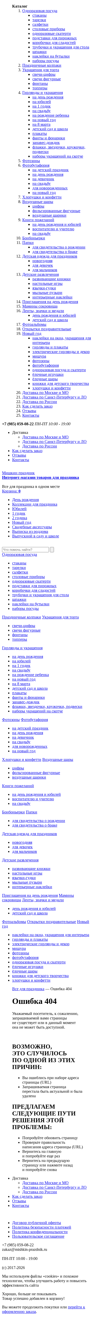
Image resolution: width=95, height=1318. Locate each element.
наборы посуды (45, 61)
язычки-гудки (44, 288)
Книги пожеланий (38, 220)
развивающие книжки (51, 279)
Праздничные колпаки (41, 65)
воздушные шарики (49, 215)
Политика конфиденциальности (40, 1232)
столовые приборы (48, 29)
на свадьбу (41, 111)
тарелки (39, 20)
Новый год (31, 333)
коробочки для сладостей (54, 42)
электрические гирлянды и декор (61, 352)
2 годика (19, 518)
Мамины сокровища (40, 306)
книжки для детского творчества (60, 383)
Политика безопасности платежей (41, 1227)
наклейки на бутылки (51, 56)
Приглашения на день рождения (50, 302)
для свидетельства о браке (55, 252)
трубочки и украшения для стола (60, 47)
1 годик (18, 513)
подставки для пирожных (54, 38)
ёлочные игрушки (48, 374)
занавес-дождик (46, 142)
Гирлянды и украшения (42, 92)
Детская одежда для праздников (49, 256)
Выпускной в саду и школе (35, 536)
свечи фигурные (46, 79)
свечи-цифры (43, 74)
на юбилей (41, 102)
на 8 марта (41, 124)
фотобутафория (45, 365)
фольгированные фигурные (56, 211)
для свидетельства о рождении (58, 247)
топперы (39, 88)
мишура (39, 356)
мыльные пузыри (47, 292)
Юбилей (19, 509)
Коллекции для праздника (34, 504)
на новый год (44, 120)
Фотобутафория (35, 165)
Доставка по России (39, 402)
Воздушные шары (37, 202)
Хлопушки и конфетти (42, 197)
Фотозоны (31, 161)
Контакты (30, 415)
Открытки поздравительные (46, 329)
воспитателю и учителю (53, 229)
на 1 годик (41, 106)
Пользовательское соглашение (38, 1236)
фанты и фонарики (48, 138)
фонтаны (40, 83)
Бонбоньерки (33, 238)
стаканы (39, 15)
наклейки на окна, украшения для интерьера (50, 935)
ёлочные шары (45, 379)
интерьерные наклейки (52, 297)
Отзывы (29, 411)
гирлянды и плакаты (50, 347)
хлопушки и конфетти (51, 388)
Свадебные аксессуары (32, 527)
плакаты (39, 133)
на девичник (43, 179)
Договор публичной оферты (36, 1223)
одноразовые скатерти (51, 33)
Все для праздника (28, 989)
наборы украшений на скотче (57, 156)
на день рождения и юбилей (56, 224)
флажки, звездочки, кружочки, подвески (47, 706)
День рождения (25, 500)
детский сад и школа (50, 129)
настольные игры (47, 283)
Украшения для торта (40, 70)
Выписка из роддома (30, 531)
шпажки (39, 51)
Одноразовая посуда (39, 11)
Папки (28, 242)
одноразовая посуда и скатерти (59, 370)
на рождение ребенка (50, 115)
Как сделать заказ (37, 406)
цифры (38, 206)
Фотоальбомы (34, 324)
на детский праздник (50, 170)
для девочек (42, 265)
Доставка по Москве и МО (45, 392)
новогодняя (42, 261)
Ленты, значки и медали (43, 311)
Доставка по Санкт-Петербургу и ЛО (54, 397)
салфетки (40, 24)
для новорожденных (50, 188)
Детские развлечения (40, 274)
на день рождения (47, 97)
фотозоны (40, 361)
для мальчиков (44, 270)
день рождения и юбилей (54, 315)
